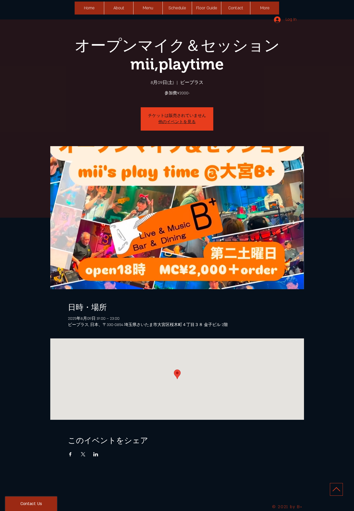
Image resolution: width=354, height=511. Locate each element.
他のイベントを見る (177, 121)
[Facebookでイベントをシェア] (70, 454)
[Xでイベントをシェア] (83, 454)
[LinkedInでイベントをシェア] (95, 454)
